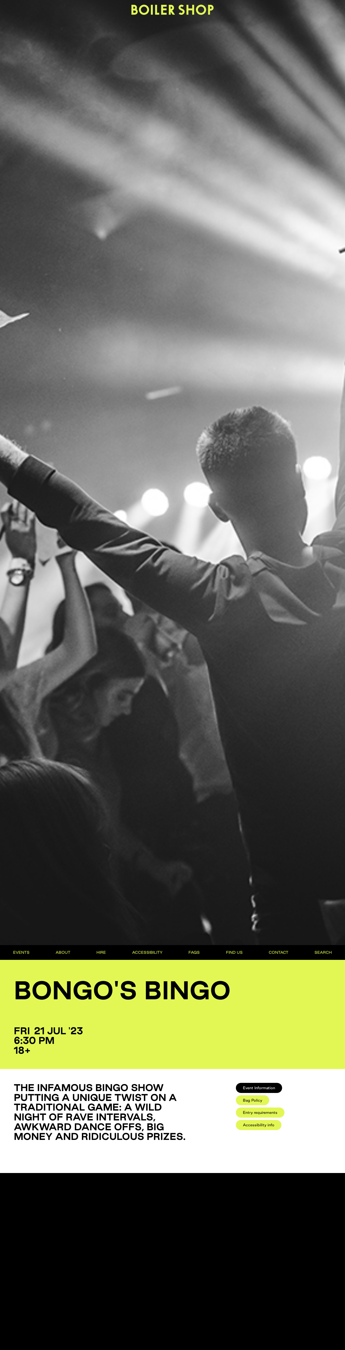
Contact (278, 952)
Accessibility (147, 952)
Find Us (234, 952)
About (63, 952)
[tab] (259, 1088)
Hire (101, 952)
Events (21, 952)
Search (323, 952)
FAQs (194, 952)
